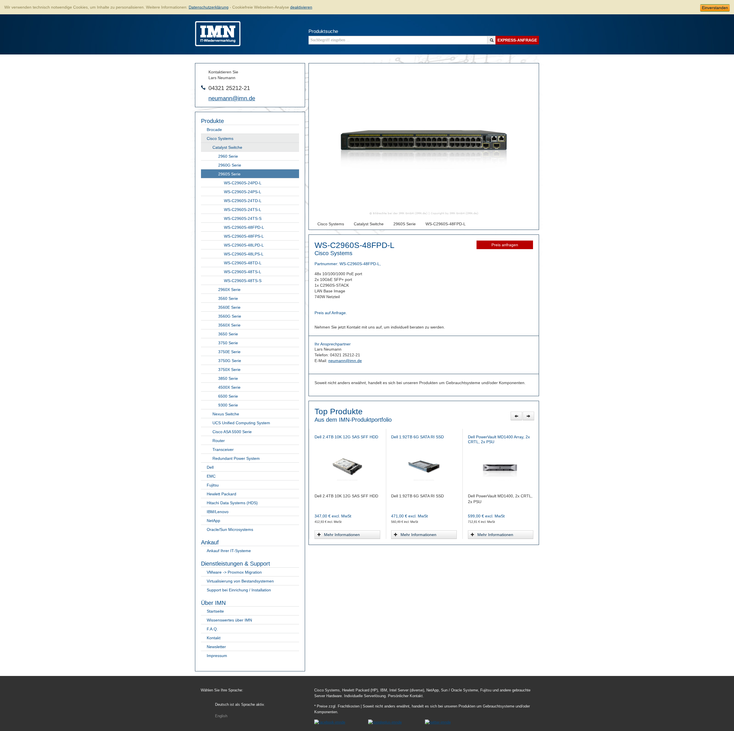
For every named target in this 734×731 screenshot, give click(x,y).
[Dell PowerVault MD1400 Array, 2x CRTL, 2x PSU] (347, 465)
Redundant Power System (236, 458)
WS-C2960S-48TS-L (242, 271)
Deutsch (240, 705)
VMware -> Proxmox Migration (234, 572)
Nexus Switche (225, 414)
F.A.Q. (212, 629)
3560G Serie (229, 316)
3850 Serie (228, 378)
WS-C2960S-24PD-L (242, 183)
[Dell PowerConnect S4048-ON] (500, 465)
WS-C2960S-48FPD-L (244, 227)
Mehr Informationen (342, 534)
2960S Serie (229, 174)
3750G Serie (229, 360)
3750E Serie (229, 351)
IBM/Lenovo (218, 511)
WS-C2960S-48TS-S (242, 280)
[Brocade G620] (423, 465)
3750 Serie (228, 343)
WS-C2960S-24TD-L (242, 200)
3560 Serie (228, 298)
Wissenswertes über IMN (229, 620)
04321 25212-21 (229, 88)
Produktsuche (323, 31)
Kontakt (213, 638)
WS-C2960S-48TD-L (242, 263)
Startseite (215, 611)
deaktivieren (301, 7)
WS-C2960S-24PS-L (242, 191)
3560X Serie (229, 325)
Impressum (217, 655)
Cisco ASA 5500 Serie (232, 431)
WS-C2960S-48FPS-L (244, 236)
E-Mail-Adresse (203, 98)
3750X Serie (229, 369)
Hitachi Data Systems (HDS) (232, 503)
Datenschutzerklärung (209, 7)
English (221, 716)
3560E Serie (229, 307)
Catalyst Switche (227, 147)
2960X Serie (229, 289)
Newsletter (216, 646)
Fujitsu (213, 485)
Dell (210, 467)
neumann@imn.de (231, 98)
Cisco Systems (220, 138)
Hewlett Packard (221, 494)
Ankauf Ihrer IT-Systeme (229, 550)
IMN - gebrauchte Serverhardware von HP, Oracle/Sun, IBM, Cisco (218, 33)
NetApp (213, 520)
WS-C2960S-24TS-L (242, 209)
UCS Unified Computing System (241, 423)
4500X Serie (229, 387)
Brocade (214, 129)
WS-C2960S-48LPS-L (243, 254)
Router (218, 440)
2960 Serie (228, 156)
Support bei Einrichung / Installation (239, 590)
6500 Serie (228, 396)
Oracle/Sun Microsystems (230, 529)
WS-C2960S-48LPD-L (244, 245)
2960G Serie (229, 165)
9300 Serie (228, 405)
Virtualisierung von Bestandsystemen (240, 581)
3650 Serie (228, 334)
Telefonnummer (203, 87)
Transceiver (223, 449)
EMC (211, 476)
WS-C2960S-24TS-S (242, 218)
